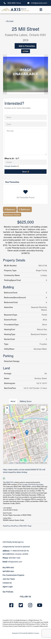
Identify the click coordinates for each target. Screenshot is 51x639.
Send (24, 171)
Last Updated (7, 508)
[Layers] (43, 409)
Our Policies (8, 592)
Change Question (10, 166)
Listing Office (7, 518)
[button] (41, 9)
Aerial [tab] (13, 401)
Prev (5, 74)
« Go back (9, 21)
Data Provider (7, 513)
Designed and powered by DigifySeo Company (25, 633)
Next (46, 74)
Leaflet (11, 463)
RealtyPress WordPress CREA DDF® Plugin (17, 526)
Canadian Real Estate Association (32, 484)
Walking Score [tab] (26, 401)
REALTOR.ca (10, 482)
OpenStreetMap (21, 463)
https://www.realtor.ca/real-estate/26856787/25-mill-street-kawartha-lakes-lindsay (24, 470)
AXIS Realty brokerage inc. (13, 542)
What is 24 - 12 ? (11, 158)
